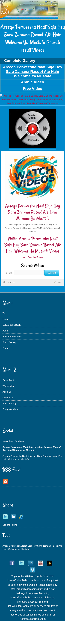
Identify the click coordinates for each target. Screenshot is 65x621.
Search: (10, 273)
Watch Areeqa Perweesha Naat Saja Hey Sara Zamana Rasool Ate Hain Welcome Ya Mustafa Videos (32, 244)
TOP (59, 282)
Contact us (8, 397)
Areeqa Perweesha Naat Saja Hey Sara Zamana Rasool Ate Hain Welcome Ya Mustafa (32, 212)
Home (6, 319)
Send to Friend (10, 524)
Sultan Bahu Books (12, 325)
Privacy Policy (9, 403)
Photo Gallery (9, 342)
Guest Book (8, 380)
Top (4, 313)
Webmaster (8, 386)
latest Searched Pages (32, 257)
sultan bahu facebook (13, 441)
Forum (6, 348)
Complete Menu (10, 409)
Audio (5, 330)
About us (7, 391)
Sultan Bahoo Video (12, 336)
